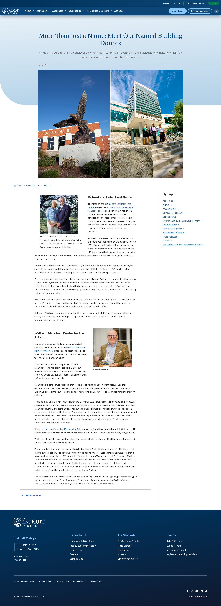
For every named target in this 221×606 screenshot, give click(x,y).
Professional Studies (195, 3)
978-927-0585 (21, 556)
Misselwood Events (177, 550)
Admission (41, 11)
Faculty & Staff (170, 225)
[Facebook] (188, 591)
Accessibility (79, 581)
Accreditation (45, 581)
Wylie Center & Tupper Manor (182, 554)
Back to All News (33, 495)
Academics (58, 11)
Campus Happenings (173, 213)
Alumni (166, 3)
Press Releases (170, 237)
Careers (73, 554)
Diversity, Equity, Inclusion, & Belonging (181, 221)
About (28, 11)
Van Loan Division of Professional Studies (183, 245)
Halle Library (124, 545)
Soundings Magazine (122, 7)
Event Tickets (174, 545)
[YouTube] (196, 591)
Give (214, 3)
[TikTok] (206, 591)
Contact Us (75, 550)
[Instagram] (192, 591)
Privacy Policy (62, 581)
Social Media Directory (197, 597)
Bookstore (123, 550)
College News (169, 217)
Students (167, 241)
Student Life (75, 11)
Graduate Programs (172, 229)
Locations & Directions (81, 541)
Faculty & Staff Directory (83, 545)
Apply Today (177, 11)
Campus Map (76, 558)
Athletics (119, 11)
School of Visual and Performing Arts (63, 429)
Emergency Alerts (128, 558)
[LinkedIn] (202, 591)
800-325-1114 (20, 560)
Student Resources (199, 11)
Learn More (164, 7)
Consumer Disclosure (24, 581)
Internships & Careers (98, 11)
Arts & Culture (170, 209)
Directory (177, 3)
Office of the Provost (122, 7)
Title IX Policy (95, 581)
